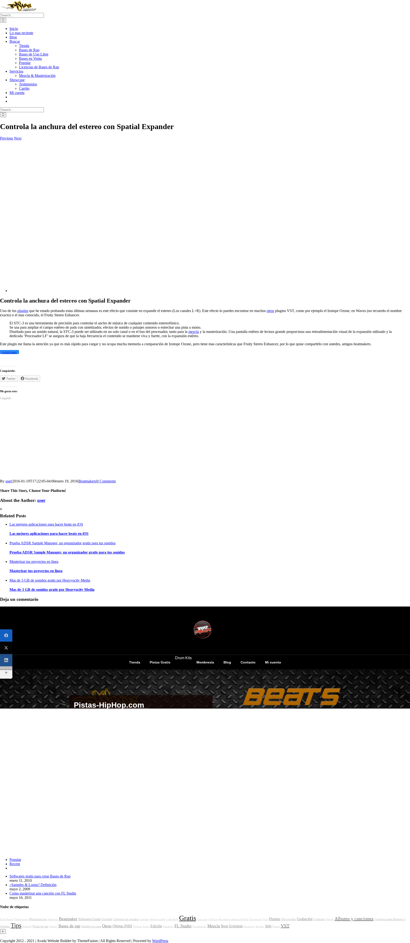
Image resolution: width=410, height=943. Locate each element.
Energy (53, 926)
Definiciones (21, 919)
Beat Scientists (232, 926)
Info (268, 926)
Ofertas (330, 919)
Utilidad (107, 919)
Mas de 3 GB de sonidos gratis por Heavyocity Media (49, 580)
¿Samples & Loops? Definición (32, 885)
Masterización (38, 919)
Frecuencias (255, 919)
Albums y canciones (354, 918)
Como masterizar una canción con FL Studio (42, 893)
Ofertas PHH (122, 926)
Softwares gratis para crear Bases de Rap (39, 876)
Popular (15, 860)
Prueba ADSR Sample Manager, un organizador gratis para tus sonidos (62, 543)
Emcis (146, 926)
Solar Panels (6, 919)
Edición (156, 926)
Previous (6, 138)
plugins (22, 311)
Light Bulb (172, 919)
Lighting (319, 919)
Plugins (274, 919)
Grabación (304, 919)
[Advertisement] (142, 213)
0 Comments (106, 481)
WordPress (160, 941)
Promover (249, 926)
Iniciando (168, 926)
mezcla (193, 332)
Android (27, 926)
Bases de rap (69, 926)
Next (17, 138)
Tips (16, 925)
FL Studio (182, 926)
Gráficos (213, 919)
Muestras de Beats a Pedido (233, 919)
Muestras (53, 919)
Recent (14, 864)
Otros (107, 926)
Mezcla (213, 926)
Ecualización (199, 926)
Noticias (137, 926)
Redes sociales (157, 919)
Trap (265, 919)
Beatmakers (87, 481)
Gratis (187, 918)
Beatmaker (68, 918)
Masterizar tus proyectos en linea (33, 562)
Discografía (288, 919)
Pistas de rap (40, 926)
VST (285, 925)
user (8, 481)
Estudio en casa (91, 926)
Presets (276, 926)
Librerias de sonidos (126, 919)
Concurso (202, 919)
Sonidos (260, 926)
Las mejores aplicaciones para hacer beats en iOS (46, 524)
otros (270, 311)
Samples (144, 919)
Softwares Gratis (89, 919)
